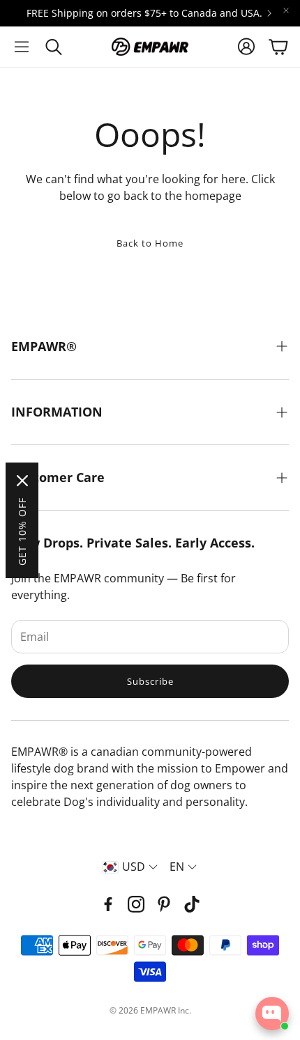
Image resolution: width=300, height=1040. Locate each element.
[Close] (22, 480)
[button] (21, 46)
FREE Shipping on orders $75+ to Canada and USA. (144, 13)
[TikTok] (191, 904)
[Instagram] (136, 904)
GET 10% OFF (22, 531)
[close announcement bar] (286, 10)
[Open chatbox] (272, 1013)
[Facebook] (108, 904)
